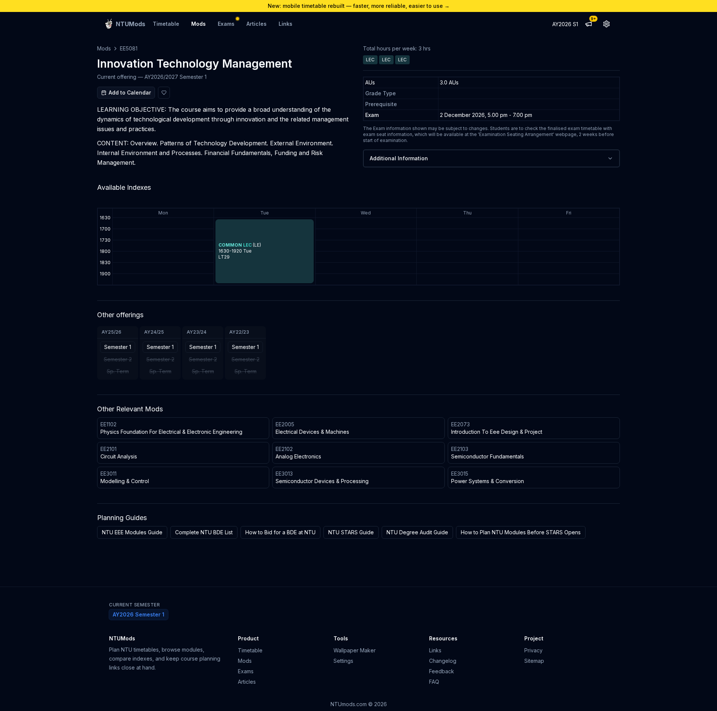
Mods (198, 24)
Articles (256, 24)
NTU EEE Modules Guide (132, 532)
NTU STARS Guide (351, 532)
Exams (226, 24)
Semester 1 (117, 347)
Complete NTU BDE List (204, 532)
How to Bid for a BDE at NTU (280, 532)
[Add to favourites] (164, 93)
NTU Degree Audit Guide (417, 532)
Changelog (442, 661)
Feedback (441, 671)
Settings (343, 661)
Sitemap (534, 661)
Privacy (533, 650)
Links (285, 24)
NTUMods (122, 638)
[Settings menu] (606, 24)
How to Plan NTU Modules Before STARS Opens (521, 532)
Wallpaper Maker (354, 650)
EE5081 (128, 48)
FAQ (434, 681)
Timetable (166, 24)
